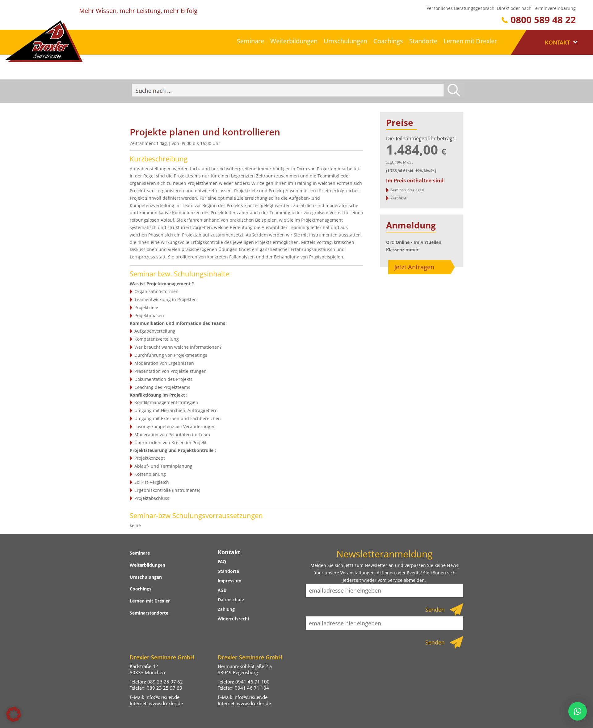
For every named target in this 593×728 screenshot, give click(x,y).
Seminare (250, 41)
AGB (222, 590)
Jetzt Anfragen (414, 267)
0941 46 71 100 (252, 682)
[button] (13, 714)
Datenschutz (231, 599)
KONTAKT (558, 42)
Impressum (229, 581)
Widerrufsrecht (234, 619)
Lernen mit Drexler (470, 41)
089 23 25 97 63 (164, 688)
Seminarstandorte (149, 613)
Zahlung (226, 609)
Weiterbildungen (294, 41)
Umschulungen (345, 41)
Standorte (423, 41)
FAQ (222, 561)
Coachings (388, 41)
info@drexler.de (162, 697)
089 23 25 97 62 (165, 682)
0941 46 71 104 (252, 688)
